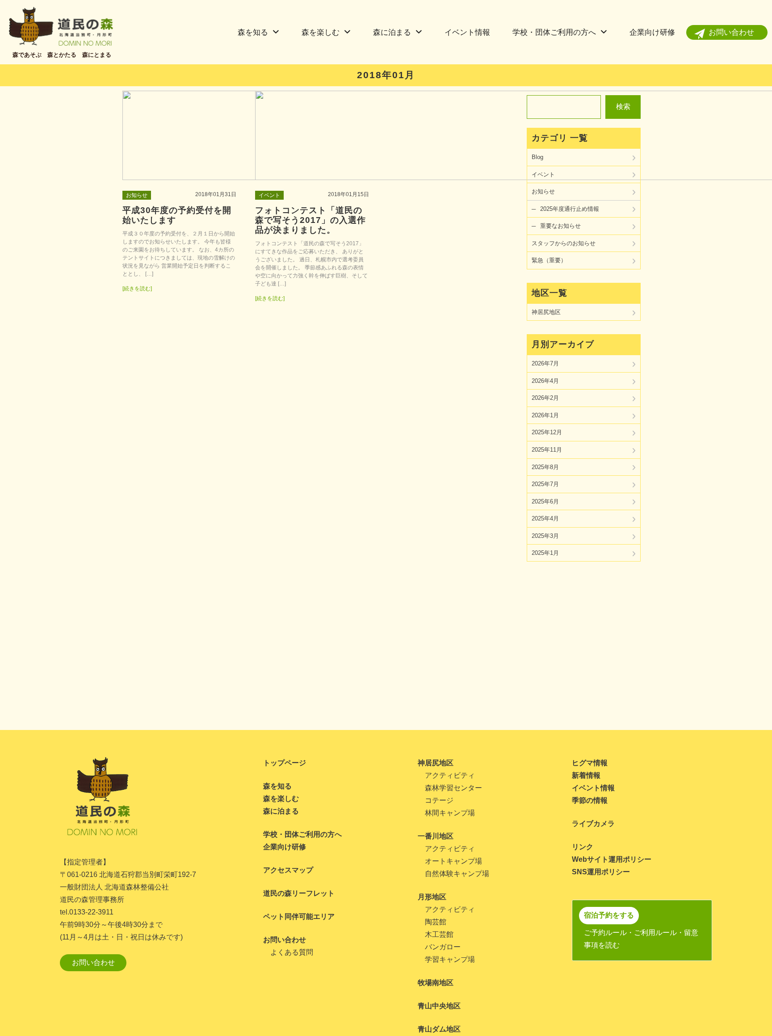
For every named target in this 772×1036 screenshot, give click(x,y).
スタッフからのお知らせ (564, 243)
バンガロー (443, 947)
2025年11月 (547, 449)
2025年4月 (545, 518)
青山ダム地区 (439, 1029)
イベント (269, 195)
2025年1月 (545, 552)
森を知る (253, 32)
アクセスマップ (288, 870)
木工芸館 (439, 934)
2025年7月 (545, 484)
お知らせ (136, 195)
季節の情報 (590, 800)
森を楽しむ (321, 32)
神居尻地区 (546, 312)
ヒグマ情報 (590, 763)
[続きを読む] (137, 288)
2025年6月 (545, 501)
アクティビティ (450, 775)
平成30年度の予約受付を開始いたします (176, 215)
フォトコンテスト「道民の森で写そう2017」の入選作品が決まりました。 (310, 220)
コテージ (439, 800)
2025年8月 (545, 467)
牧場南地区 (435, 982)
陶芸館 (435, 922)
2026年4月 (545, 380)
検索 (623, 106)
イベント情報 (467, 32)
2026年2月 (545, 397)
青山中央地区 (439, 1006)
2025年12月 (547, 432)
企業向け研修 (652, 32)
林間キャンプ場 (450, 813)
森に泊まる (392, 32)
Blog (537, 157)
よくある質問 (291, 952)
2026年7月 (545, 363)
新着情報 (586, 775)
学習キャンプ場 (450, 959)
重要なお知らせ (560, 225)
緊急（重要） (549, 260)
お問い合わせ (731, 32)
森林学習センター (453, 788)
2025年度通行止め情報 (569, 209)
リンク (582, 847)
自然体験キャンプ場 (457, 873)
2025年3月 (545, 536)
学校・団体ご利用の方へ (554, 32)
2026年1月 (545, 415)
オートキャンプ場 (453, 861)
